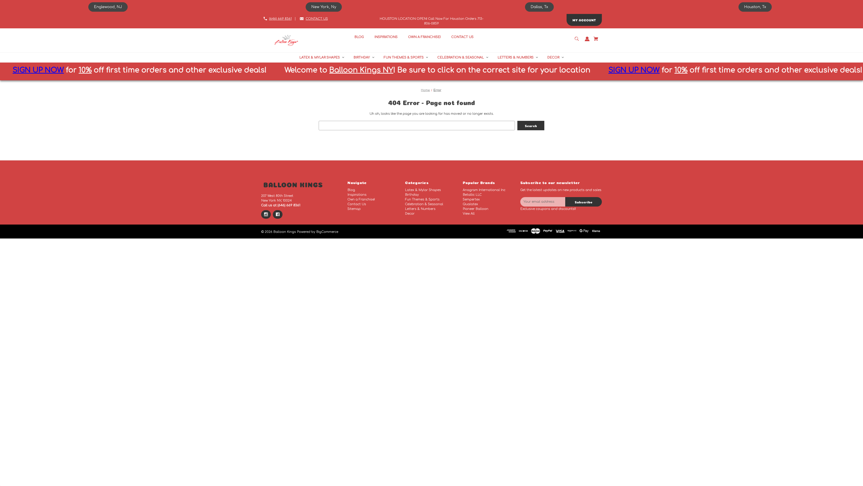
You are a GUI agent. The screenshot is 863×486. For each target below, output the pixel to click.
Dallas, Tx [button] (539, 7)
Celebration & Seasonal (424, 204)
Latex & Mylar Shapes (423, 190)
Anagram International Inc (484, 190)
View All (469, 213)
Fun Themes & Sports (422, 199)
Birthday (412, 194)
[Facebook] (277, 214)
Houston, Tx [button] (755, 7)
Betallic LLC (472, 194)
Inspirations (357, 194)
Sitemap (354, 209)
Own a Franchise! (361, 199)
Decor (410, 213)
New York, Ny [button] (323, 7)
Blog (351, 190)
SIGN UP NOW (555, 70)
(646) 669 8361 (280, 18)
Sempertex (471, 199)
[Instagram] (266, 214)
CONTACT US (317, 18)
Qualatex (470, 204)
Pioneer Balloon (475, 209)
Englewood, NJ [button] (108, 7)
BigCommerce (327, 232)
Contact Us (356, 204)
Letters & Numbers (420, 209)
